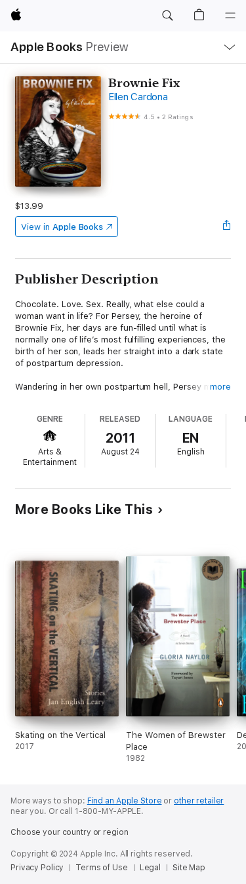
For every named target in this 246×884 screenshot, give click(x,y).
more (220, 387)
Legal (150, 867)
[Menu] (230, 15)
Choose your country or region (69, 832)
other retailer (199, 800)
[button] (167, 15)
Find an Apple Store (124, 800)
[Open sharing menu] (227, 226)
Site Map (189, 867)
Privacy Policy (37, 867)
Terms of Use (101, 867)
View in (62, 227)
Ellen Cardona (138, 97)
